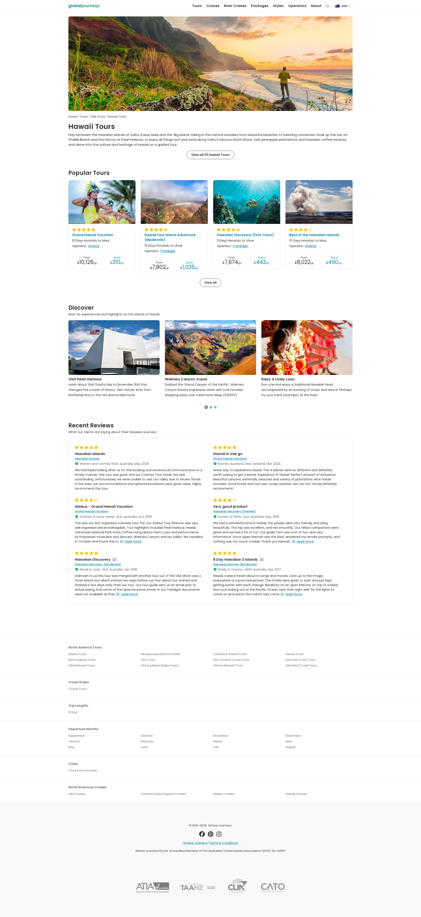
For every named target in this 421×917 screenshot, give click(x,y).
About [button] (316, 6)
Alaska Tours (77, 654)
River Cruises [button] (235, 6)
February (147, 741)
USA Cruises (77, 794)
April (288, 741)
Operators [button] (297, 6)
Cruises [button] (212, 6)
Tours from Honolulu (82, 770)
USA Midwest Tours (81, 665)
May (71, 747)
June (144, 747)
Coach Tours (77, 689)
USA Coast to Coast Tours (231, 660)
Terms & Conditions (223, 843)
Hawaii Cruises (296, 794)
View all (210, 282)
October (147, 736)
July (216, 747)
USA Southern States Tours (159, 665)
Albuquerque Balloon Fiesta (160, 654)
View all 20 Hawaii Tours (210, 155)
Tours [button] (197, 6)
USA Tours (148, 660)
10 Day (72, 712)
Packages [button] (260, 6)
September (76, 736)
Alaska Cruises (223, 794)
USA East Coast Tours (300, 660)
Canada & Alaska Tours (230, 654)
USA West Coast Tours (301, 665)
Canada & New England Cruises (163, 794)
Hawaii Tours (294, 654)
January (74, 741)
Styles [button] (278, 6)
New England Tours (82, 660)
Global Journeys (195, 843)
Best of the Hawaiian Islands (314, 235)
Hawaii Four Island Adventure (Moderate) (170, 237)
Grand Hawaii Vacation (92, 235)
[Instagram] (219, 835)
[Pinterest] (210, 835)
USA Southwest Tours (228, 665)
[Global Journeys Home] (84, 6)
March (217, 741)
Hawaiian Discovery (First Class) (245, 235)
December (293, 736)
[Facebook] (202, 835)
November (220, 736)
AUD (344, 6)
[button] (206, 407)
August (290, 747)
